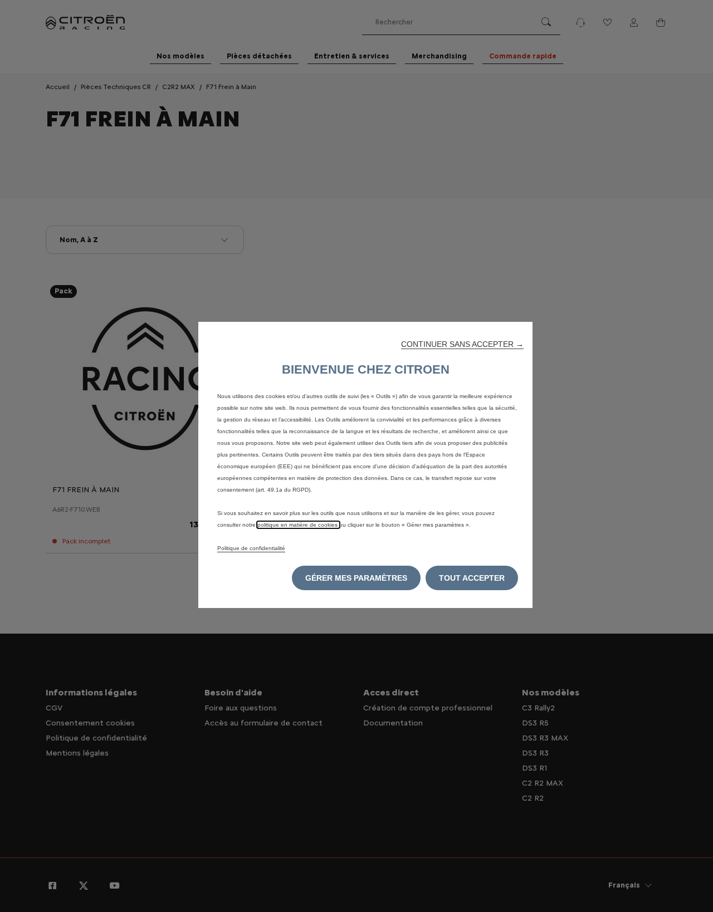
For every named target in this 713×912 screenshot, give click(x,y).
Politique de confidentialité (251, 548)
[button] (462, 344)
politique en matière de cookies (298, 525)
